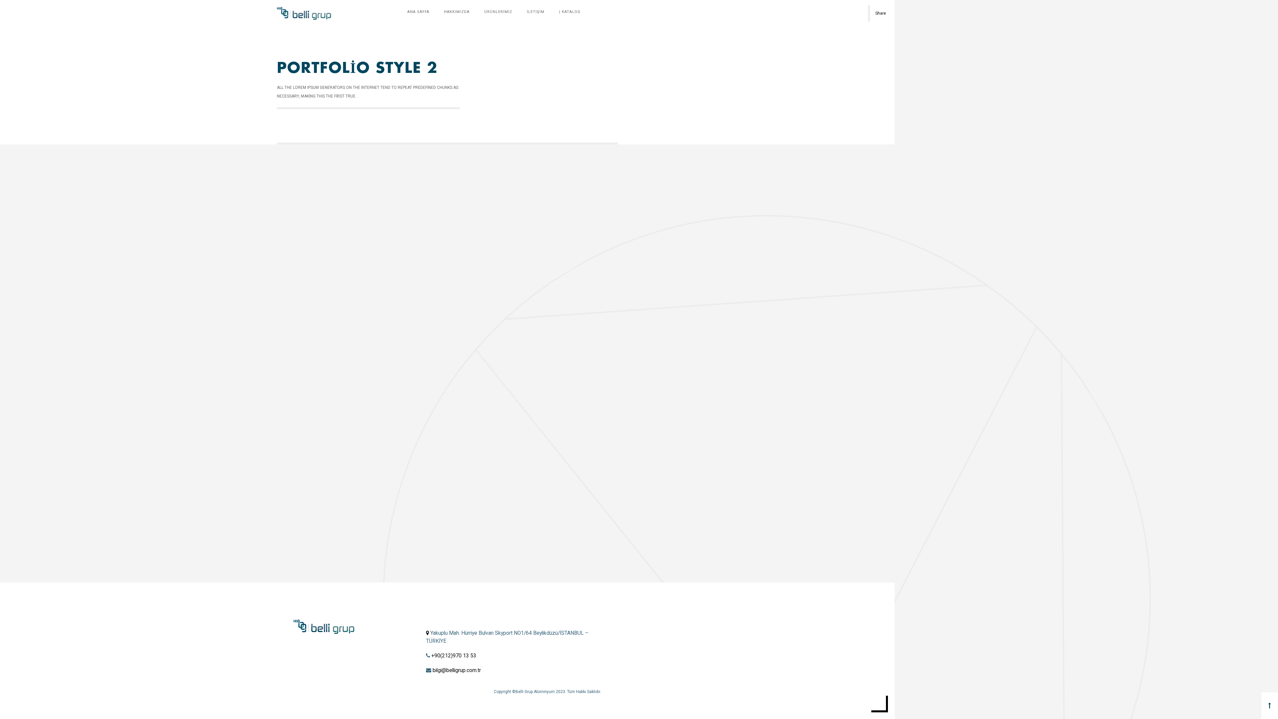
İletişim (535, 12)
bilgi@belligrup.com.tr (457, 670)
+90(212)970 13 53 (453, 656)
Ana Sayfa (418, 12)
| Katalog (569, 12)
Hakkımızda (457, 12)
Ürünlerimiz (498, 12)
